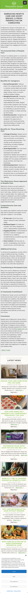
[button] (26, 555)
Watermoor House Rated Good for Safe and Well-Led (14, 447)
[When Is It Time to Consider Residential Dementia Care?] (14, 469)
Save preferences (14, 586)
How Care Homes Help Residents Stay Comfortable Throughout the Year (14, 413)
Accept (14, 571)
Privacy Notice (17, 590)
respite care (20, 329)
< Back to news (5, 350)
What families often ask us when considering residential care (14, 543)
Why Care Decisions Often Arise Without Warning (14, 510)
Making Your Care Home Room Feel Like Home (14, 382)
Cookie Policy (10, 590)
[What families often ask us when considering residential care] (14, 532)
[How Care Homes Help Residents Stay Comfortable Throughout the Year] (14, 402)
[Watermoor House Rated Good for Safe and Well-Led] (14, 436)
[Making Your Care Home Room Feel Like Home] (14, 371)
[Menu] (25, 3)
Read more (19, 390)
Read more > (14, 392)
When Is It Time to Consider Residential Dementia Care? (14, 479)
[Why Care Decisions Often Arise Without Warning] (14, 500)
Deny (14, 576)
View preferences (14, 581)
